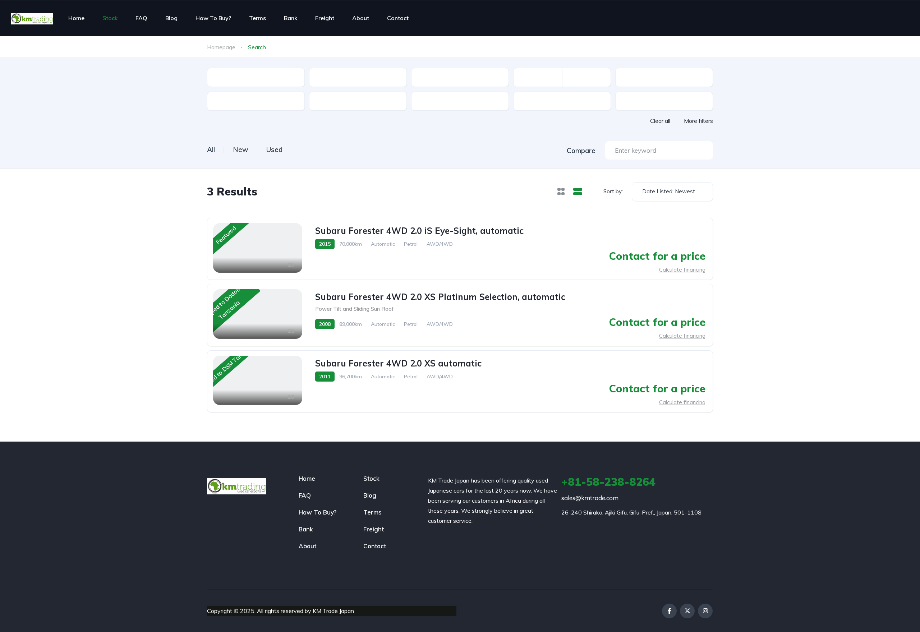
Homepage (221, 47)
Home (76, 18)
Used (274, 149)
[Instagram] (705, 611)
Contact (398, 18)
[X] (687, 611)
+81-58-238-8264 (608, 482)
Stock (110, 18)
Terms (257, 18)
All (211, 149)
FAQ (141, 18)
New (240, 149)
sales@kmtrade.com (589, 498)
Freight (324, 18)
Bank (290, 18)
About (360, 18)
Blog (171, 18)
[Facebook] (669, 611)
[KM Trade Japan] (32, 18)
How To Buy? (213, 18)
